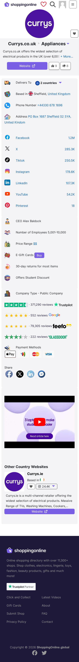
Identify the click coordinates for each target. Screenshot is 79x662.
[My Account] (62, 4)
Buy (39, 255)
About (46, 605)
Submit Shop (15, 613)
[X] (20, 376)
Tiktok (20, 160)
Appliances (53, 43)
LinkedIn (21, 183)
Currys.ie (35, 474)
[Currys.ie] (14, 482)
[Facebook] (9, 376)
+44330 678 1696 (49, 105)
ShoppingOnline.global (53, 647)
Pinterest (22, 205)
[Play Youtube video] (39, 422)
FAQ (44, 613)
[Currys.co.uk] (39, 23)
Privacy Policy (16, 621)
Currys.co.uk (22, 43)
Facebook (23, 138)
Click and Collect (18, 597)
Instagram (23, 172)
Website (25, 66)
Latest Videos (51, 597)
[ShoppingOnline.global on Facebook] (34, 653)
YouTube (22, 194)
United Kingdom (59, 94)
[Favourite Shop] (74, 34)
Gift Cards (14, 605)
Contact (47, 621)
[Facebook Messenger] (41, 376)
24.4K (46, 486)
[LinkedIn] (31, 376)
